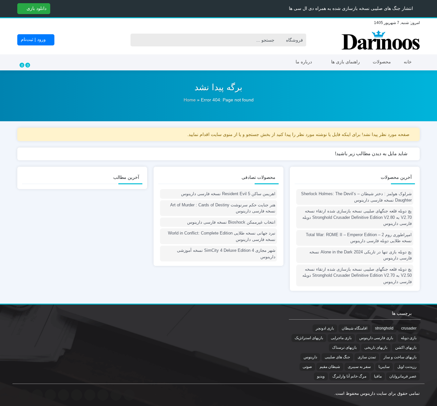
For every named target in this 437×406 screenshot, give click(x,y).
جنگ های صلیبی (337, 357)
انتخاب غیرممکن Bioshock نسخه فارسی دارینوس (231, 222)
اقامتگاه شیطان (354, 328)
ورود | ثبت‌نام (34, 39)
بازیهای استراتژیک (309, 338)
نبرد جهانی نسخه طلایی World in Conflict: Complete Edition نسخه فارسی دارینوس (221, 236)
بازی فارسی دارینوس (376, 338)
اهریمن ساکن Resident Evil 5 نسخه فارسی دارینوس (228, 193)
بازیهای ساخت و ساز (400, 357)
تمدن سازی (367, 357)
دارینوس (310, 357)
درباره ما (304, 61)
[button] (5, 8)
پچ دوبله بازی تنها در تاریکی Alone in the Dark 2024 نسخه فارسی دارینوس (360, 255)
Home (190, 99)
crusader (409, 328)
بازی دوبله (409, 338)
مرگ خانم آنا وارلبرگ (349, 376)
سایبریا (384, 366)
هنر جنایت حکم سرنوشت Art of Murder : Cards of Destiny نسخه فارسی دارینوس (222, 208)
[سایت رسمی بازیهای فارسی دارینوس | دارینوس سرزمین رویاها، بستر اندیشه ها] (381, 40)
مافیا (378, 376)
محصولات (382, 61)
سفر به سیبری (359, 366)
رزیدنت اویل (407, 366)
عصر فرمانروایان (403, 376)
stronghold (384, 328)
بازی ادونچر (325, 328)
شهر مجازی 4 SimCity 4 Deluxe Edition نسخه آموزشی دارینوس (226, 253)
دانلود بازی (35, 8)
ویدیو (321, 376)
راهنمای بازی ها (345, 61)
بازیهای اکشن (406, 347)
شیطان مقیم (330, 366)
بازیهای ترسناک (344, 347)
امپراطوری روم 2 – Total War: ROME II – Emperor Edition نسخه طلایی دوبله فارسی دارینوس (359, 237)
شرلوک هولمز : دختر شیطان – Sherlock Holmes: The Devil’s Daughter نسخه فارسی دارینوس (356, 197)
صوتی (307, 366)
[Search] (137, 40)
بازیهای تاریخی (375, 347)
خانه (408, 61)
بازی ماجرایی (341, 338)
